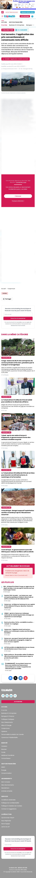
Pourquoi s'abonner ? (18, 201)
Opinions (4, 731)
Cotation (4, 746)
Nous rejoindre (6, 821)
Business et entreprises (8, 713)
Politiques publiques (7, 719)
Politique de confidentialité (10, 803)
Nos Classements (7, 722)
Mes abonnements (7, 785)
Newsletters (5, 788)
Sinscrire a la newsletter (18, 318)
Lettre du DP (5, 827)
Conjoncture (11, 288)
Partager (8, 299)
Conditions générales (8, 800)
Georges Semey (27, 69)
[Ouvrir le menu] (2, 16)
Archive (5, 293)
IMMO (3, 767)
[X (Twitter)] (15, 678)
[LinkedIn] (21, 678)
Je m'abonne (25, 16)
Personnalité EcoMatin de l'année (12, 734)
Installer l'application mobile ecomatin (16, 59)
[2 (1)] (18, 81)
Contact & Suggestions (8, 809)
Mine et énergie (6, 725)
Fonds (3, 752)
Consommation (6, 773)
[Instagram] (26, 678)
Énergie (3, 770)
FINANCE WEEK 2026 (27, 12)
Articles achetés (6, 791)
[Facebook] (10, 678)
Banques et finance (7, 716)
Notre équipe (5, 824)
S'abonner (18, 196)
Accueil (3, 288)
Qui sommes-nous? (7, 818)
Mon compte (5, 782)
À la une (4, 710)
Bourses (4, 749)
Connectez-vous (21, 182)
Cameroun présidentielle (9, 737)
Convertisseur (6, 758)
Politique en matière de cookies (11, 806)
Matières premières (7, 755)
